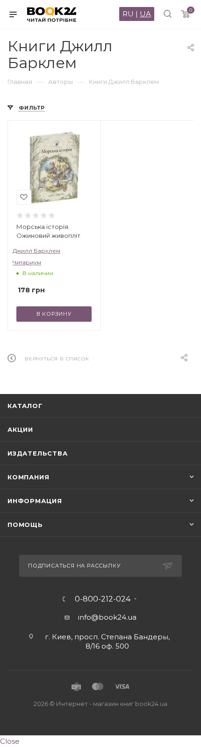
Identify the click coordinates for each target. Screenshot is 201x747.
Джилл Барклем (36, 250)
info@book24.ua (107, 617)
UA (145, 13)
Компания (28, 477)
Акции (20, 429)
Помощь (25, 524)
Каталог (25, 405)
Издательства (37, 453)
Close (10, 741)
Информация (34, 501)
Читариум (27, 262)
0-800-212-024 (102, 599)
